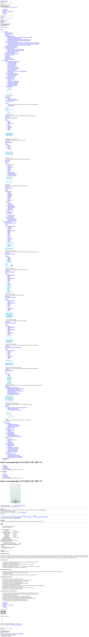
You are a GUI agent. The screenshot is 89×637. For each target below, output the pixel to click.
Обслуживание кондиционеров (14, 409)
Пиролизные (10, 209)
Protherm (9, 196)
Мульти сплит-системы (10, 273)
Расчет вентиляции (9, 32)
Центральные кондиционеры (14, 392)
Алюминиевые (11, 172)
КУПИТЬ (2, 508)
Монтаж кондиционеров (13, 408)
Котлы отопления (9, 86)
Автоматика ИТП (11, 65)
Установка (10, 441)
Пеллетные (10, 208)
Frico (9, 124)
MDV (9, 257)
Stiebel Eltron (10, 123)
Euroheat (9, 146)
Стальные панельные (12, 175)
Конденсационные (11, 218)
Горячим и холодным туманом (14, 425)
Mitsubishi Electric (11, 226)
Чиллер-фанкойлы (11, 391)
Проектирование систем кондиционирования (17, 407)
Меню (1, 29)
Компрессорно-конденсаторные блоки (16, 390)
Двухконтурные (11, 216)
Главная (4, 465)
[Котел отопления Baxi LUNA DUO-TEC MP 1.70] (15, 503)
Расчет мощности (11, 439)
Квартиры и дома (11, 427)
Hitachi (9, 236)
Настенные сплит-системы (10, 224)
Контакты (5, 13)
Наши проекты (6, 458)
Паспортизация (8, 58)
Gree (9, 235)
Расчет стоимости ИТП (12, 66)
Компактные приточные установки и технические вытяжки (20, 37)
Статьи (4, 12)
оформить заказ (13, 633)
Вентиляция (5, 31)
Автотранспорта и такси (13, 426)
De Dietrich (10, 195)
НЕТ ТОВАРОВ (3, 25)
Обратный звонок (6, 633)
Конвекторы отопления (12, 83)
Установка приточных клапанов (12, 53)
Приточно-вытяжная (9, 54)
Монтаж (7, 35)
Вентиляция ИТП (11, 70)
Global (9, 165)
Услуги (6, 406)
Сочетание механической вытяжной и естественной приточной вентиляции (23, 42)
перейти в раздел (11, 105)
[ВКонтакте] (1, 524)
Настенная (10, 213)
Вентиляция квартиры (10, 36)
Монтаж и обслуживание (8, 11)
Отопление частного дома (13, 81)
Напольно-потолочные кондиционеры (13, 348)
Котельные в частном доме (13, 100)
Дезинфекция (8, 423)
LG (8, 237)
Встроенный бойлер (12, 220)
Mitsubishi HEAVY (11, 230)
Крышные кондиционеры (13, 394)
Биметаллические (11, 173)
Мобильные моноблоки (10, 255)
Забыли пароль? (3, 20)
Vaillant (9, 192)
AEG (9, 125)
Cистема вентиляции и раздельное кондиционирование (19, 40)
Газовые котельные (12, 98)
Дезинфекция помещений (13, 424)
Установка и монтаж (12, 63)
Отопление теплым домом (13, 82)
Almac (9, 121)
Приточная (7, 55)
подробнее (7, 96)
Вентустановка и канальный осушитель (16, 50)
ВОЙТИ (2, 17)
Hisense (9, 241)
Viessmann (10, 194)
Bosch (9, 201)
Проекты (5, 10)
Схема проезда (23, 512)
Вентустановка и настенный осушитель (16, 49)
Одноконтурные (11, 215)
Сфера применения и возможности (15, 457)
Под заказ (2, 513)
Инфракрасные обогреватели (11, 119)
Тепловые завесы (8, 143)
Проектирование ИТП (12, 62)
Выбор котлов (11, 442)
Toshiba (9, 239)
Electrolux (10, 228)
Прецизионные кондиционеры (14, 389)
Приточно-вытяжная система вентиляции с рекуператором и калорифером (23, 43)
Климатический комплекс (13, 51)
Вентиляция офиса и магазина (11, 46)
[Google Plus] (2, 524)
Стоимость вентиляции (10, 52)
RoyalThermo (10, 166)
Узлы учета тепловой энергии (11, 73)
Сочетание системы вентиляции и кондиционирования (19, 44)
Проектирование (8, 33)
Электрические (11, 205)
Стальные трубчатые (12, 174)
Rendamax (10, 199)
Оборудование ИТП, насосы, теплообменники (17, 71)
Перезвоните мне (4, 1)
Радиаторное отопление (13, 84)
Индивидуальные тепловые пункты (12, 61)
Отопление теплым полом (13, 448)
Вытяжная (7, 56)
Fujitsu (9, 233)
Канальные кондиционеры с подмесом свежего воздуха (19, 39)
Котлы (6, 437)
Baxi (9, 198)
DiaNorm (9, 170)
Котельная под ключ (9, 102)
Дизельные (10, 204)
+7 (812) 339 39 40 (13, 7)
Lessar (9, 229)
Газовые (9, 203)
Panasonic (10, 227)
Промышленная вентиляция (11, 47)
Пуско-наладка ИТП (12, 64)
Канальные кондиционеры (10, 324)
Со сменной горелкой (12, 219)
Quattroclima (10, 238)
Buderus (9, 193)
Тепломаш (10, 148)
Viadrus (9, 197)
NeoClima (10, 126)
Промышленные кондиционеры (12, 387)
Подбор (9, 440)
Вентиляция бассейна (9, 48)
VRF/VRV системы (9, 371)
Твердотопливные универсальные (11, 207)
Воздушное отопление (12, 85)
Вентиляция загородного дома (11, 41)
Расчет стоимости (11, 76)
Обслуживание (11, 432)
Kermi (9, 168)
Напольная (10, 212)
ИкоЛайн (10, 127)
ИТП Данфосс (11, 72)
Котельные (7, 97)
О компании (5, 9)
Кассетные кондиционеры (10, 298)
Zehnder (9, 167)
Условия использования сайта (16, 624)
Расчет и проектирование (13, 74)
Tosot (9, 240)
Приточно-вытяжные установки (14, 38)
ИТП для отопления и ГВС (13, 67)
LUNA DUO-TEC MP (20, 505)
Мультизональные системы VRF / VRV (16, 388)
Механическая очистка (10, 59)
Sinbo (9, 129)
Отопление (5, 60)
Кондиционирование (7, 221)
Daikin (9, 232)
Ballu (9, 122)
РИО (9, 128)
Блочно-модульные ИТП (13, 69)
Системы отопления (9, 77)
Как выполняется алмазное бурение (15, 456)
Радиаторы (7, 162)
